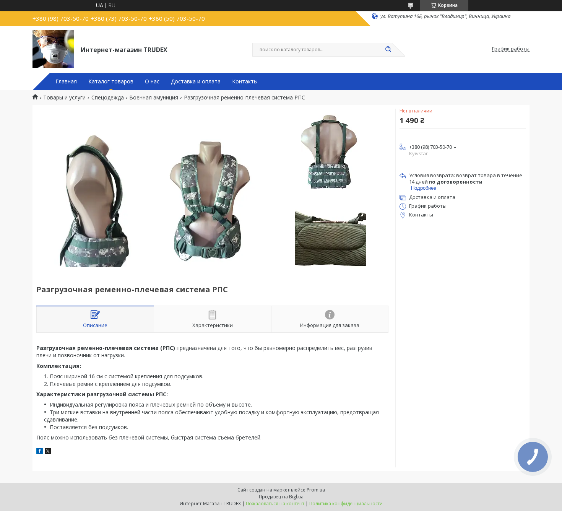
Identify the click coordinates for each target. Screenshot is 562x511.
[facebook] (39, 452)
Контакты (245, 81)
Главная (66, 81)
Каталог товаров (110, 81)
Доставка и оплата (196, 81)
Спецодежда (107, 97)
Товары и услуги (64, 97)
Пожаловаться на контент (275, 503)
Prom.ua (316, 490)
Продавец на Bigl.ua (281, 496)
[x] (48, 452)
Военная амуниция (153, 97)
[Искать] (388, 50)
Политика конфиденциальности (346, 503)
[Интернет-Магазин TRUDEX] (53, 49)
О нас (152, 81)
